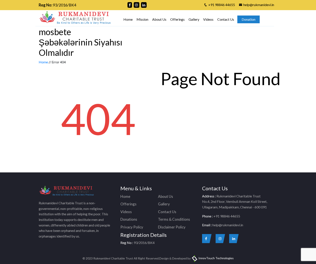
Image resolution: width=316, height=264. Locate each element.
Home (128, 19)
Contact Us (225, 19)
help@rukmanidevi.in (258, 5)
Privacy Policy (131, 227)
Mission (142, 19)
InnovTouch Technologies (216, 258)
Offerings (177, 19)
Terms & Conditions (174, 219)
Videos (208, 19)
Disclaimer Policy (172, 227)
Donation (248, 19)
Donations (128, 219)
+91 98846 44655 (221, 5)
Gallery (194, 19)
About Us (159, 19)
